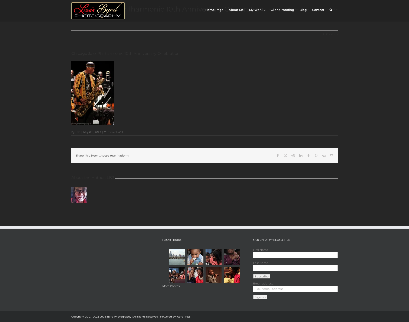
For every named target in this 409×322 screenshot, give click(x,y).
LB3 (77, 132)
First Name (260, 249)
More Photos (171, 286)
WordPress (183, 316)
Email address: (263, 283)
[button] (331, 9)
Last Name (260, 263)
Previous (332, 34)
